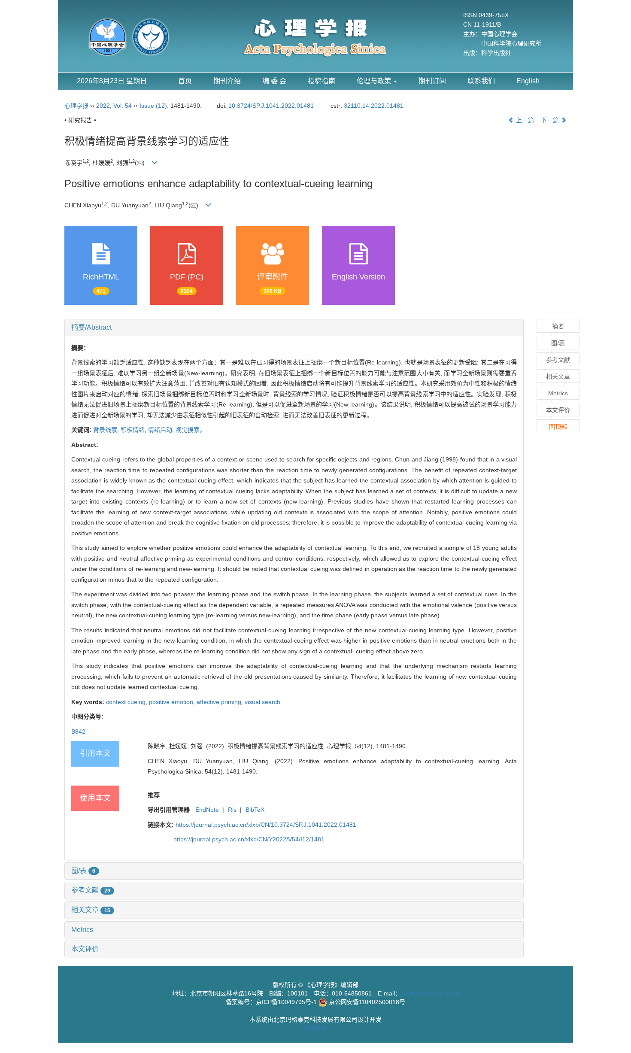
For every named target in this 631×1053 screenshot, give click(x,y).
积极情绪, (134, 429)
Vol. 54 (122, 105)
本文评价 (85, 949)
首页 (185, 81)
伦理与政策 (375, 81)
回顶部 (558, 426)
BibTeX (255, 809)
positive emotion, (173, 701)
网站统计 (315, 1028)
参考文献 (90, 890)
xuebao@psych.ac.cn (430, 993)
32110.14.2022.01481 (373, 105)
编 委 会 (274, 81)
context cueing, (127, 701)
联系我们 (481, 81)
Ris (232, 809)
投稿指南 (321, 81)
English (528, 81)
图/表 (83, 870)
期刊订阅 (432, 81)
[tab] (294, 327)
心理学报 (76, 105)
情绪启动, (162, 429)
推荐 (154, 795)
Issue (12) (153, 105)
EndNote (207, 809)
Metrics (82, 929)
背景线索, (107, 429)
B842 (78, 731)
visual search (262, 701)
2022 (103, 105)
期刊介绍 (227, 81)
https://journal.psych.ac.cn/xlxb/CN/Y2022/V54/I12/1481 (249, 839)
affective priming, (221, 701)
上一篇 (524, 120)
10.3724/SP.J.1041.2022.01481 (271, 105)
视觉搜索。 (191, 429)
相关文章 (90, 909)
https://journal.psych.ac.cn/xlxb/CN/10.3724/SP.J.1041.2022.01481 (266, 824)
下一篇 (551, 120)
